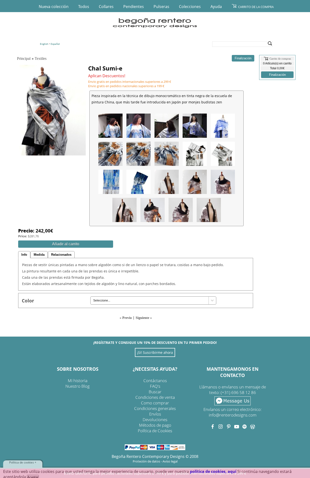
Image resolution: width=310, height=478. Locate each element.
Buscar (155, 391)
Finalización (277, 75)
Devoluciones (155, 419)
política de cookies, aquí (213, 471)
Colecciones (190, 6)
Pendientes (133, 6)
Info (24, 254)
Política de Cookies (155, 430)
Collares (106, 6)
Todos (83, 6)
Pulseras (161, 6)
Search (270, 43)
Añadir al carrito (65, 244)
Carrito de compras (280, 58)
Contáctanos (155, 380)
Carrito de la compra (256, 7)
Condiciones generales (155, 408)
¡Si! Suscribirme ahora (155, 352)
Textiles (40, 58)
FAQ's (155, 386)
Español (55, 44)
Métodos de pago (155, 425)
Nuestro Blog (77, 386)
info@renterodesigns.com (232, 415)
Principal (24, 58)
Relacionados (61, 254)
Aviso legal (170, 461)
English (44, 44)
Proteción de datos (146, 461)
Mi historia (77, 380)
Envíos (155, 414)
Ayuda (216, 6)
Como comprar (155, 403)
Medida (39, 254)
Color (28, 300)
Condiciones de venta (155, 397)
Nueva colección (54, 6)
